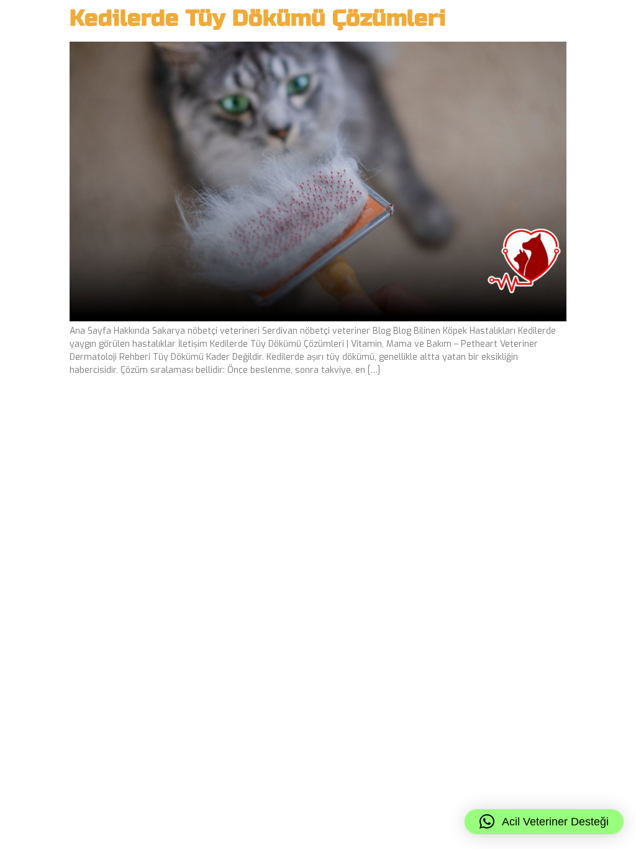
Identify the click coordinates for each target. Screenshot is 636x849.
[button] (544, 821)
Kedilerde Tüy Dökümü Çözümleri (258, 18)
